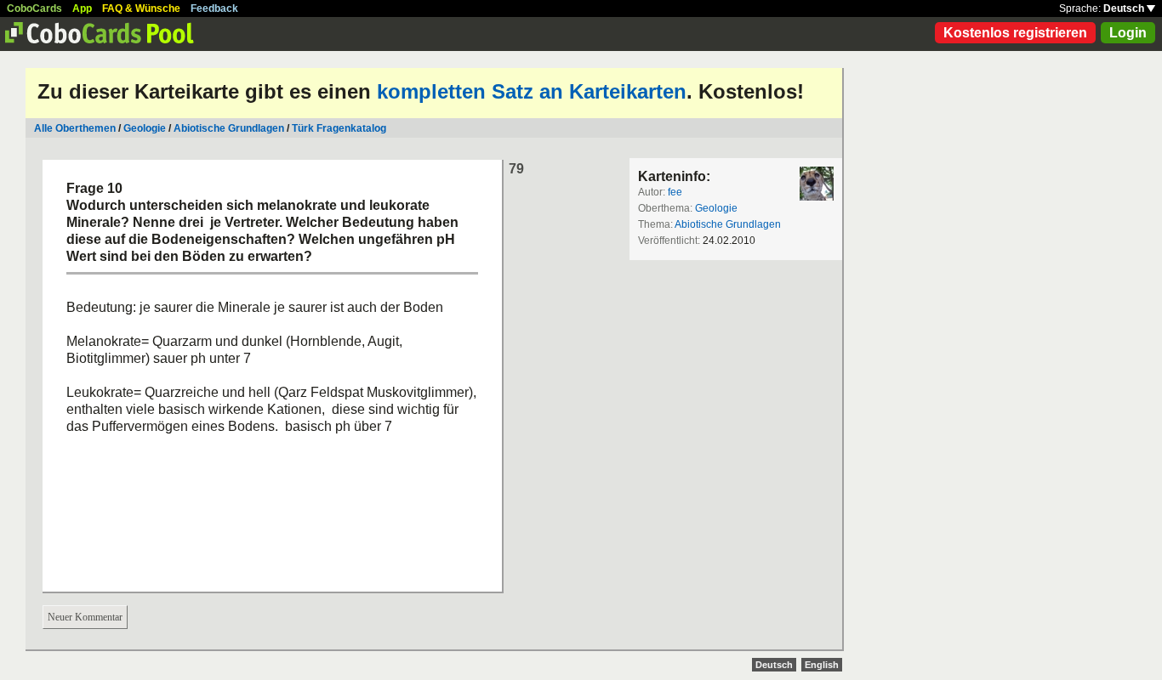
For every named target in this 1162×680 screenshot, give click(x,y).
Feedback (214, 8)
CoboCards (34, 8)
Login (1128, 33)
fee (675, 192)
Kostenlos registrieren (1015, 33)
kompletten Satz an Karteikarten (531, 91)
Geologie (144, 128)
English (822, 665)
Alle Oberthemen (75, 128)
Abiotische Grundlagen (229, 128)
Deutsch (1125, 8)
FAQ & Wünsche (141, 8)
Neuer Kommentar (85, 617)
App (82, 8)
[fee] (817, 184)
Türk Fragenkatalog (339, 128)
